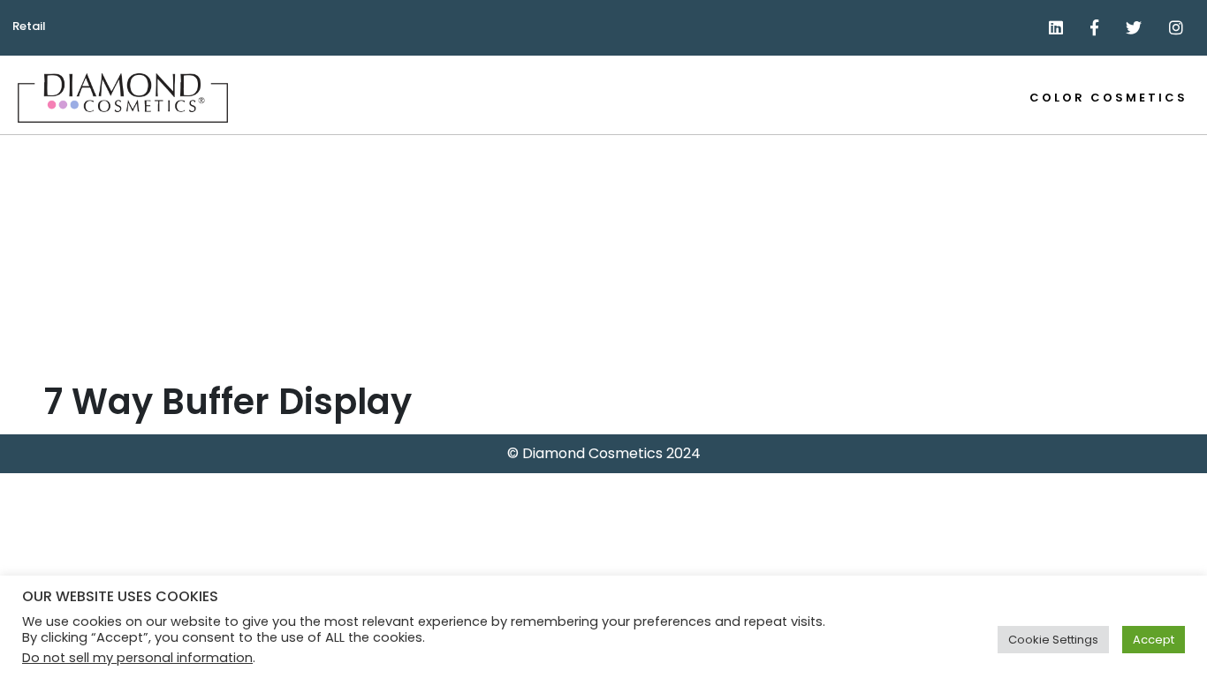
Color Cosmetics (1108, 97)
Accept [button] (1153, 639)
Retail (29, 26)
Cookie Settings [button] (1053, 639)
